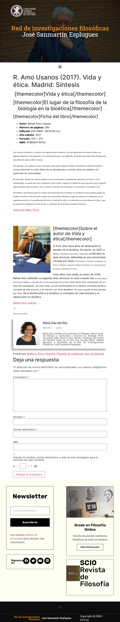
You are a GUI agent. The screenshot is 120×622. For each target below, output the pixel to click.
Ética (41, 353)
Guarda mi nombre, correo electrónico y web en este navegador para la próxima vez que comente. (55, 458)
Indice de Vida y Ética (26, 209)
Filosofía (50, 353)
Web (15, 442)
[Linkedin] (47, 561)
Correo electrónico (25, 429)
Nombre (19, 417)
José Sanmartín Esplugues (60, 34)
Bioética (31, 353)
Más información (90, 547)
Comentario (21, 377)
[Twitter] (33, 561)
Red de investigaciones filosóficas (60, 28)
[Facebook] (26, 561)
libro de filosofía (94, 353)
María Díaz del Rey (55, 322)
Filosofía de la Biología (70, 353)
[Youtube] (40, 561)
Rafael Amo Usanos (24, 302)
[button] (60, 66)
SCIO (88, 563)
